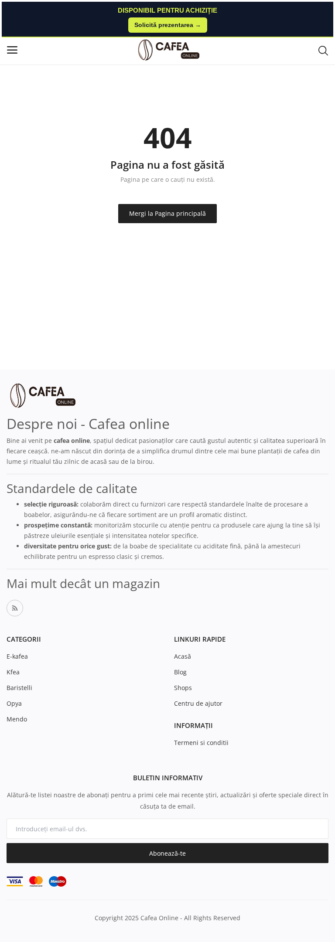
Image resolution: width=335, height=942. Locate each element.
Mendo (17, 719)
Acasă (182, 656)
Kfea (13, 672)
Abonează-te (167, 853)
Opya (14, 703)
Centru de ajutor (198, 703)
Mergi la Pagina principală (167, 213)
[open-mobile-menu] (12, 50)
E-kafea (17, 656)
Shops (183, 688)
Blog (180, 672)
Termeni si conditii (201, 742)
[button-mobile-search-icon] (323, 50)
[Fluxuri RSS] (15, 608)
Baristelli (19, 688)
